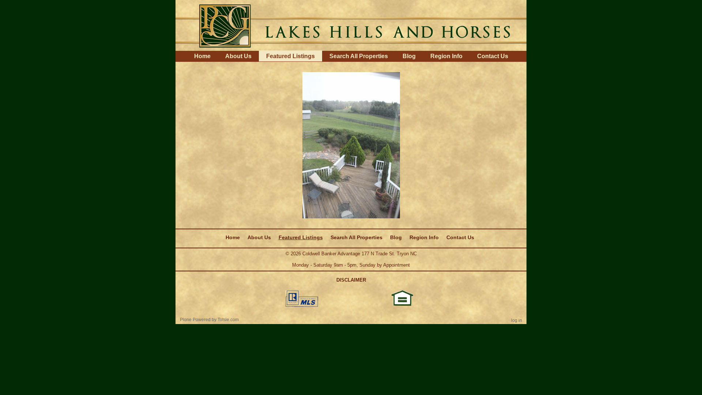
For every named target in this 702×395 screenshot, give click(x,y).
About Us (238, 56)
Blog (409, 56)
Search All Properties (358, 56)
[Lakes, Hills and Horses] (351, 25)
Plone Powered (195, 319)
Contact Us (492, 56)
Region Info (446, 56)
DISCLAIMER (351, 280)
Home (202, 56)
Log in (516, 320)
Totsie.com (228, 319)
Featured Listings (290, 56)
